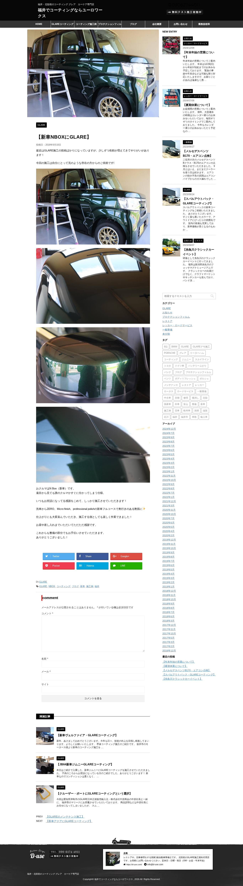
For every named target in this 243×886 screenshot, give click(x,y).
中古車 (167, 397)
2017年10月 (169, 633)
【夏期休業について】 (197, 104)
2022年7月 (168, 492)
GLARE (43, 582)
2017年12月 (169, 625)
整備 (194, 404)
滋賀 (205, 410)
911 (166, 346)
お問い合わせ (180, 24)
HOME (38, 24)
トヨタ (167, 365)
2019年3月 (168, 578)
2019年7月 (168, 561)
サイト (45, 684)
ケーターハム (197, 353)
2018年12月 (169, 590)
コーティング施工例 (86, 24)
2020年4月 (168, 531)
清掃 (196, 410)
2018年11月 (169, 595)
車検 (194, 417)
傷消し (195, 397)
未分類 (166, 333)
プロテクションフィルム (109, 25)
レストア (167, 321)
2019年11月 (169, 544)
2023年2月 (168, 467)
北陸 (205, 397)
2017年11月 (169, 629)
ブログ (133, 24)
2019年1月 (168, 586)
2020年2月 (168, 535)
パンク (167, 372)
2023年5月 (168, 454)
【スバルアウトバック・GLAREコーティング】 (189, 674)
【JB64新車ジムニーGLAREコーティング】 (85, 764)
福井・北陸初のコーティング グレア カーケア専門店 (53, 874)
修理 (185, 397)
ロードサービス (185, 391)
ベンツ (167, 378)
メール (46, 671)
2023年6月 (168, 450)
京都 (177, 397)
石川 (166, 417)
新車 (82, 586)
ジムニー (186, 359)
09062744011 (185, 4)
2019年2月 (168, 582)
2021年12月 (169, 501)
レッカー (199, 385)
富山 (185, 404)
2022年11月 (169, 475)
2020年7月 (168, 518)
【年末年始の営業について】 (178, 661)
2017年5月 (168, 637)
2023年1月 (168, 471)
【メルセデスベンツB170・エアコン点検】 (186, 670)
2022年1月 (168, 497)
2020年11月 (169, 509)
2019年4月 (168, 573)
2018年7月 (168, 612)
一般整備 (167, 329)
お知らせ (167, 312)
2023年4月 (168, 458)
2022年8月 (168, 488)
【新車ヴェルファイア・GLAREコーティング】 (87, 735)
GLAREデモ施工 (201, 346)
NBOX (52, 586)
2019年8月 (168, 556)
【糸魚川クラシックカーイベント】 (182, 678)
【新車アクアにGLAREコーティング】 (69, 821)
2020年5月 (168, 526)
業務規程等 (204, 24)
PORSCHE (169, 353)
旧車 (177, 410)
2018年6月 (168, 616)
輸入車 (203, 417)
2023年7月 (168, 445)
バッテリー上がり (197, 365)
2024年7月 (168, 433)
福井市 (184, 417)
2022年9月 (168, 484)
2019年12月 (169, 539)
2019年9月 (168, 552)
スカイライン (202, 359)
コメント (47, 613)
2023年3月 (168, 462)
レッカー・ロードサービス (177, 325)
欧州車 (186, 410)
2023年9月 (168, 437)
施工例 (89, 586)
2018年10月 (169, 599)
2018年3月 (168, 620)
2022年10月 (169, 480)
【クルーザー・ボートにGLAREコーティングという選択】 (94, 793)
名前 (44, 658)
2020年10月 (169, 514)
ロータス (168, 391)
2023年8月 (168, 441)
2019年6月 (168, 565)
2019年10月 (169, 548)
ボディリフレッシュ (185, 378)
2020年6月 (168, 522)
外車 (177, 404)
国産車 (167, 404)
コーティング (63, 586)
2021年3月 (168, 505)
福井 (97, 586)
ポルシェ (204, 378)
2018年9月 (168, 603)
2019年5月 (168, 569)
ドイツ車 (179, 365)
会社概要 (157, 24)
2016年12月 (169, 650)
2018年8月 (168, 607)
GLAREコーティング (62, 24)
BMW (174, 346)
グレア (182, 353)
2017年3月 (168, 642)
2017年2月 (168, 646)
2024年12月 (169, 428)
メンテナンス (171, 385)
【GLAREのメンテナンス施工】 (65, 816)
